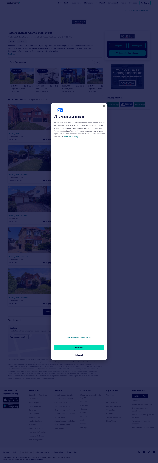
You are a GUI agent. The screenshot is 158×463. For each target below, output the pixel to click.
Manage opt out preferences (79, 337)
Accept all (79, 347)
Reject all (79, 355)
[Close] (103, 105)
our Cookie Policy (71, 136)
